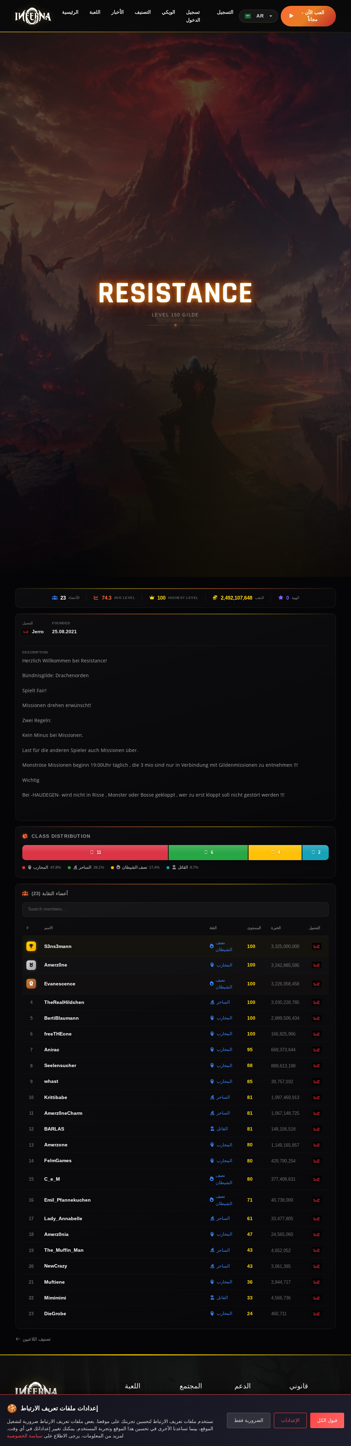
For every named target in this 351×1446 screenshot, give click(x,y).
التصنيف (143, 12)
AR (260, 16)
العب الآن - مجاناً (313, 16)
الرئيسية (70, 12)
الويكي (168, 12)
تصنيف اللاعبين (37, 1339)
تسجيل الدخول (193, 16)
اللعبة (94, 12)
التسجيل (225, 12)
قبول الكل (327, 1420)
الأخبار (117, 12)
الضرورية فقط (248, 1420)
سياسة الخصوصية (25, 1435)
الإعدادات (290, 1420)
